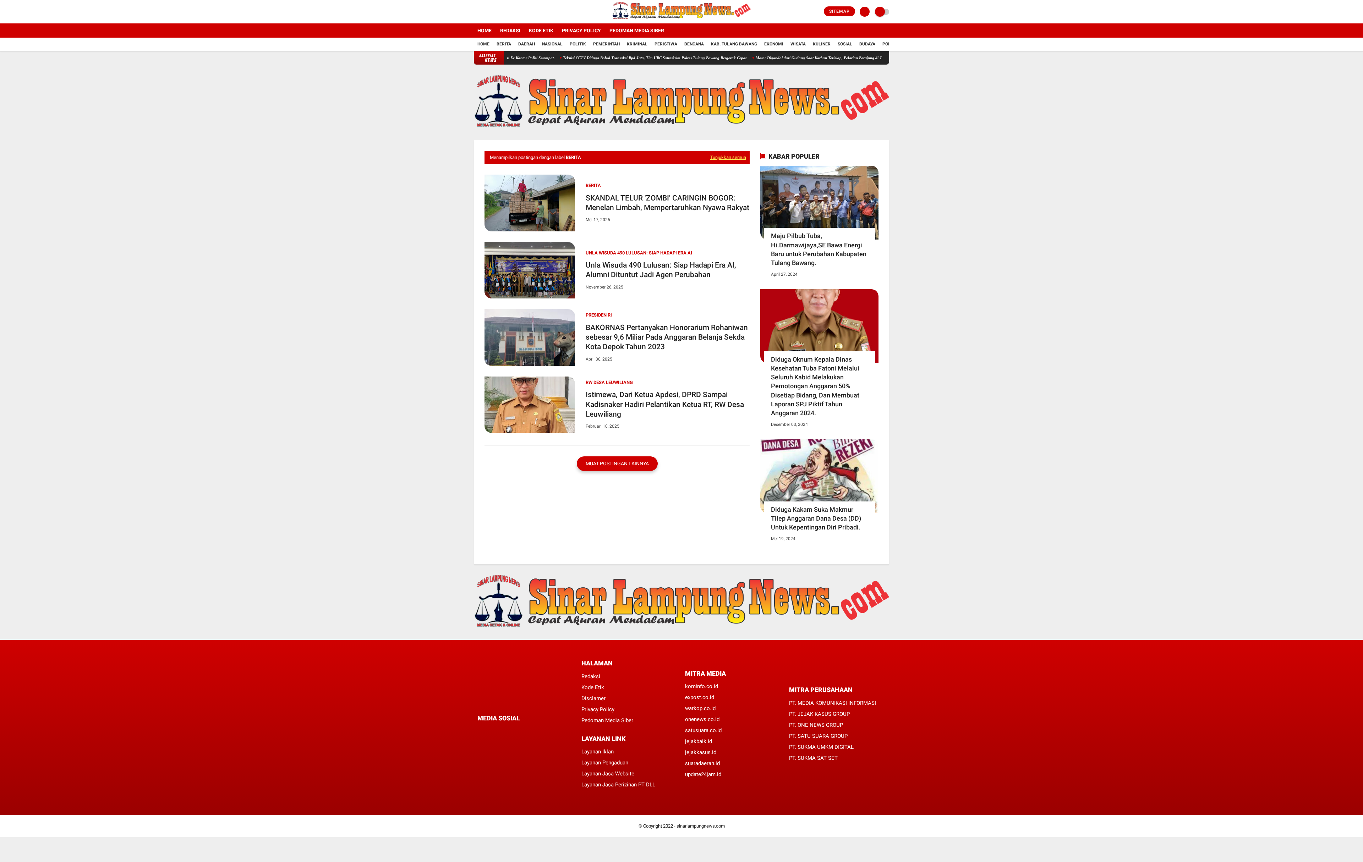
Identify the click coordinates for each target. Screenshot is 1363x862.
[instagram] (495, 12)
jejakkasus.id (700, 752)
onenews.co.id (702, 719)
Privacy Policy (581, 30)
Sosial (845, 44)
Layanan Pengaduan (604, 762)
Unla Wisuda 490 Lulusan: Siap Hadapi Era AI (639, 253)
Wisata (798, 44)
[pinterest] (508, 731)
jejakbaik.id (698, 741)
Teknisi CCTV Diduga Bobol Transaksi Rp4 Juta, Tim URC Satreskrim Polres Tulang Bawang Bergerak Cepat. (624, 58)
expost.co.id (699, 697)
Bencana (694, 44)
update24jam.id (703, 774)
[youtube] (505, 12)
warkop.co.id (700, 708)
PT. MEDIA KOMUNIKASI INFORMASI (832, 703)
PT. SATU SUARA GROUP (818, 736)
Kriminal (637, 44)
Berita (504, 44)
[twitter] (485, 12)
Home (484, 30)
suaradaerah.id (702, 763)
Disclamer (593, 698)
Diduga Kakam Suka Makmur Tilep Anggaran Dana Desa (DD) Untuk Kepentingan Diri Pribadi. (816, 518)
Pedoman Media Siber (636, 30)
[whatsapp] (499, 731)
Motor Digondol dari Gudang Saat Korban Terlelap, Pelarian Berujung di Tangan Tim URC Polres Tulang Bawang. (821, 58)
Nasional (552, 44)
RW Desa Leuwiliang (609, 382)
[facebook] (476, 12)
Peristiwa (666, 44)
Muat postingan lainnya (617, 463)
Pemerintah (606, 44)
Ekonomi (773, 44)
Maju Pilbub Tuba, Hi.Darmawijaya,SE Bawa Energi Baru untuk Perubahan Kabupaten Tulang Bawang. (818, 249)
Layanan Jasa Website (607, 773)
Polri (888, 44)
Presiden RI (599, 315)
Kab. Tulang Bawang (734, 44)
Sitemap (839, 11)
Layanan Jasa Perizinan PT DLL (618, 784)
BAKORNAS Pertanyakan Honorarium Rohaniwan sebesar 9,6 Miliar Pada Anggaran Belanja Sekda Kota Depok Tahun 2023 (667, 337)
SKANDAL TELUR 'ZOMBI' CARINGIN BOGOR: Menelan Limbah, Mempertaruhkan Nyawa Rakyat (667, 203)
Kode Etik (541, 30)
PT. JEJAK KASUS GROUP (819, 714)
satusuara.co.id (703, 730)
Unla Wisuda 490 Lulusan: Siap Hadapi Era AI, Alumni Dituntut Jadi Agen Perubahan (661, 270)
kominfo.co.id (701, 686)
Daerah (526, 44)
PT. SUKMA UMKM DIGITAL (821, 747)
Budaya (867, 44)
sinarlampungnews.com (701, 826)
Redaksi (510, 30)
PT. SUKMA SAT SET (813, 758)
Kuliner (822, 44)
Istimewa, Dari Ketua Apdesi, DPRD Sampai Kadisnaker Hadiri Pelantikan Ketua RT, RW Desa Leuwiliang (665, 404)
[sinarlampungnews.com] (681, 19)
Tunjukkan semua (728, 157)
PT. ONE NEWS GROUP (816, 725)
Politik (578, 44)
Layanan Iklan (597, 751)
